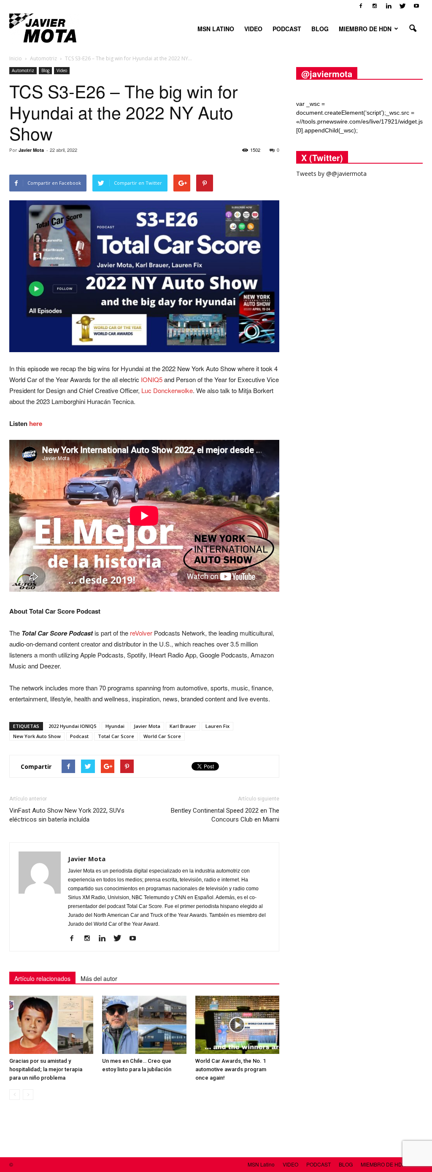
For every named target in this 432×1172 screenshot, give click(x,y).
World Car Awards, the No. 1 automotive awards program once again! (230, 1069)
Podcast (79, 736)
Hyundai (114, 726)
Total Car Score (116, 736)
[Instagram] (374, 6)
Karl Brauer (183, 726)
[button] (412, 29)
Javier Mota (31, 150)
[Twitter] (402, 6)
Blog (45, 70)
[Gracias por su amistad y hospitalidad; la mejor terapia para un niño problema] (51, 1024)
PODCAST (287, 28)
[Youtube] (416, 6)
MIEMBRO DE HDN (365, 28)
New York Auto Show (37, 736)
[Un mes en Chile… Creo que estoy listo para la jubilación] (144, 1024)
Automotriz (23, 70)
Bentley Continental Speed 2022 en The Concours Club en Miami (225, 815)
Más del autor (99, 978)
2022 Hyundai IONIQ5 (72, 726)
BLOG (320, 28)
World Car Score (162, 736)
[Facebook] (360, 6)
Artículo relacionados (42, 978)
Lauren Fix (217, 726)
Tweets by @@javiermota (331, 174)
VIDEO (253, 28)
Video (62, 70)
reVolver (141, 632)
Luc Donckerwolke (167, 390)
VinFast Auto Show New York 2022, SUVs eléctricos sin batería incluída (66, 815)
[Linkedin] (388, 6)
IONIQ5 (151, 379)
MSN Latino (215, 28)
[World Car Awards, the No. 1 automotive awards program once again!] (237, 1024)
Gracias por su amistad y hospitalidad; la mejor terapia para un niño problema (45, 1069)
